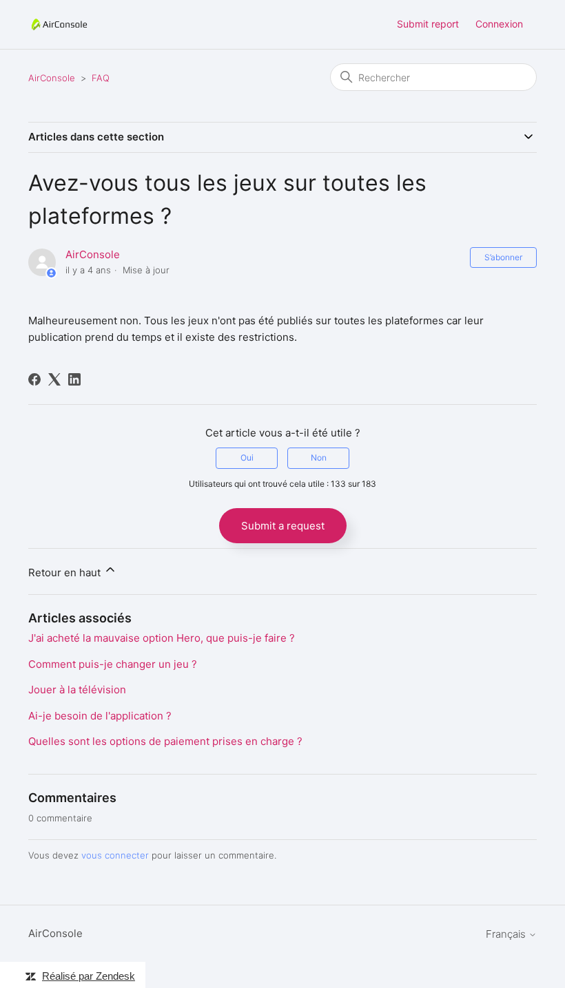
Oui (247, 457)
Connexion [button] (499, 24)
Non (319, 457)
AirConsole (51, 77)
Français (507, 934)
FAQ (101, 77)
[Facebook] (34, 379)
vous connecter (115, 855)
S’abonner (503, 257)
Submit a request (283, 525)
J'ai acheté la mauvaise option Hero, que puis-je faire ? (161, 637)
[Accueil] (59, 24)
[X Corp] (54, 379)
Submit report (428, 24)
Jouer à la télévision (77, 689)
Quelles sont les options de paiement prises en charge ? (165, 741)
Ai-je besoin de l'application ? (100, 715)
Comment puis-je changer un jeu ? (112, 664)
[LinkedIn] (74, 379)
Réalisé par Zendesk (88, 976)
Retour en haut (65, 572)
